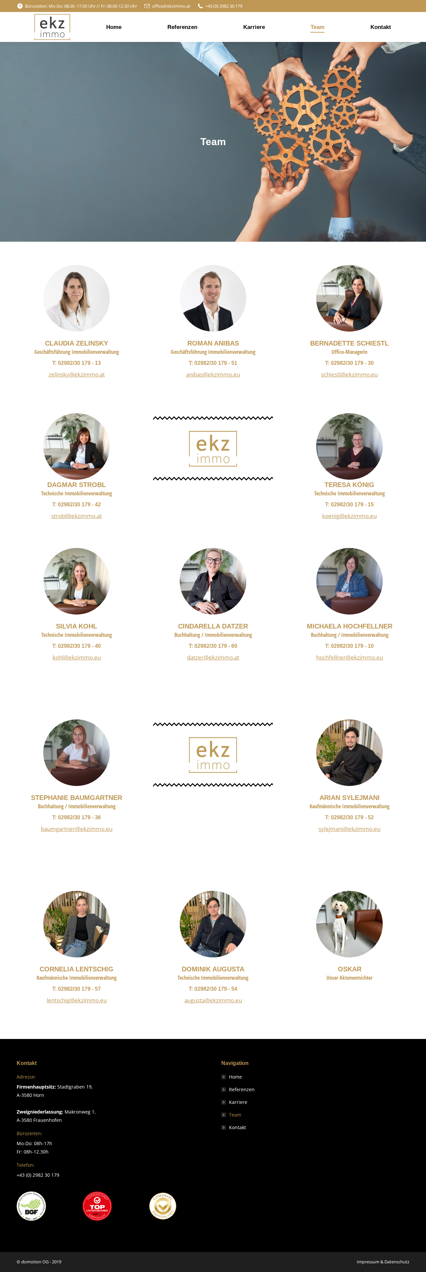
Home (235, 1077)
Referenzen (242, 1089)
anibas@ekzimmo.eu (213, 374)
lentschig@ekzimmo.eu (77, 1000)
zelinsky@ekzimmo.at (77, 374)
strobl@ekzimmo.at (76, 516)
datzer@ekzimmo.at (213, 657)
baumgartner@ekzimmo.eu (76, 829)
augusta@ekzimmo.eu (213, 1000)
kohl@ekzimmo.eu (77, 657)
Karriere (238, 1102)
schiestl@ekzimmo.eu (349, 374)
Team (235, 1115)
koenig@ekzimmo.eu (349, 516)
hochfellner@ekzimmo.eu (349, 657)
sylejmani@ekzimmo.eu (349, 829)
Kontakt (237, 1127)
